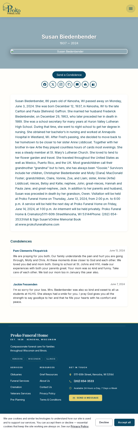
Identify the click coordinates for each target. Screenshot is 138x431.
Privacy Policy (47, 393)
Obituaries (16, 374)
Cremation (16, 387)
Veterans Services (20, 393)
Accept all (124, 422)
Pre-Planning (17, 399)
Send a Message (86, 398)
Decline (104, 422)
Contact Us (46, 387)
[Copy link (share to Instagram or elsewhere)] (61, 84)
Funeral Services (19, 380)
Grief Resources (49, 374)
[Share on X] (52, 84)
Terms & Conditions (50, 399)
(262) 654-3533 (84, 381)
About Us (45, 380)
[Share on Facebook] (44, 84)
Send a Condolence (69, 75)
